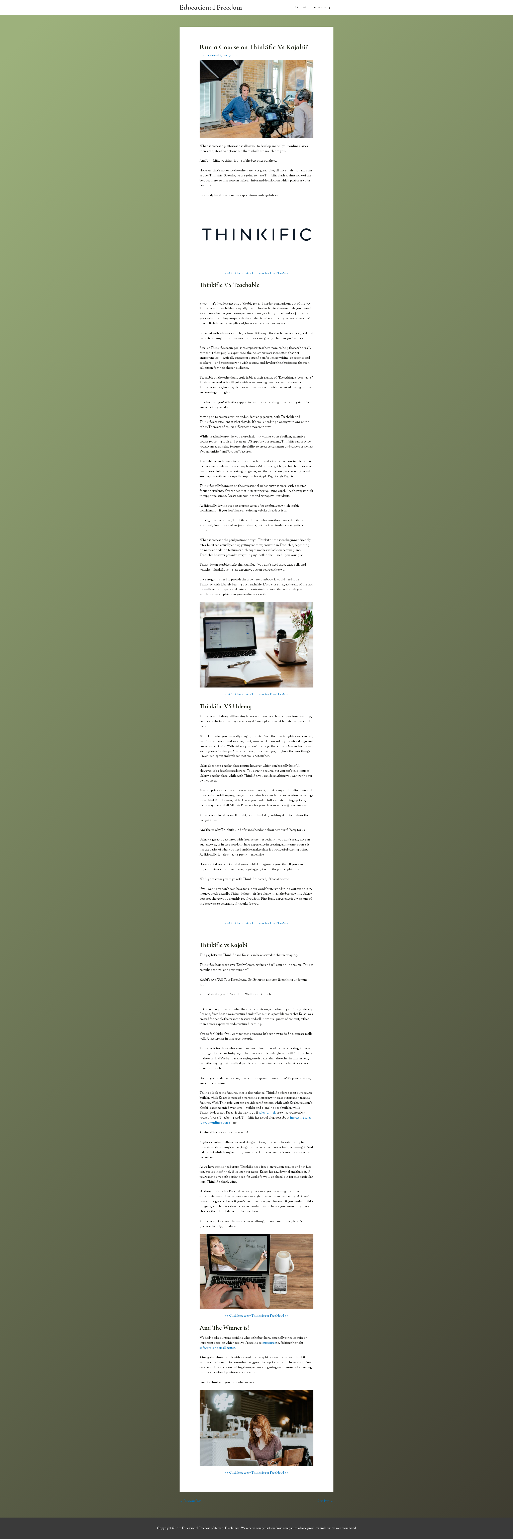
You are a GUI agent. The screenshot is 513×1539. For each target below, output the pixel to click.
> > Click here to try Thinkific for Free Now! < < (256, 273)
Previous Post (190, 1501)
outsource (269, 1343)
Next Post (325, 1501)
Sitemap (218, 1528)
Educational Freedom (211, 7)
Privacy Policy (321, 7)
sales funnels (267, 1113)
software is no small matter (217, 1348)
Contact (300, 7)
